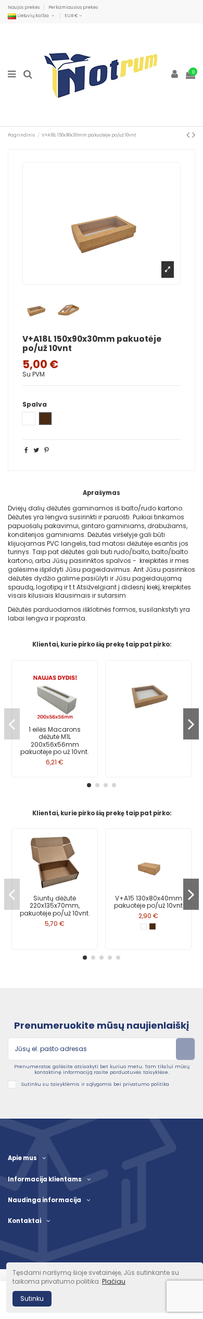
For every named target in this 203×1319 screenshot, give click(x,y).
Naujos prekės (24, 7)
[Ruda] (152, 926)
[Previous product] (189, 134)
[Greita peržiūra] (54, 719)
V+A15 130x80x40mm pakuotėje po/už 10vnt (148, 902)
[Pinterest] (46, 450)
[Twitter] (36, 450)
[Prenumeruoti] (185, 1049)
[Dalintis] (26, 450)
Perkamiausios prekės (73, 7)
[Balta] (144, 926)
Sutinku (32, 1298)
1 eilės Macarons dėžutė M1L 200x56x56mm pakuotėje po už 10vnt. (54, 740)
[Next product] (193, 134)
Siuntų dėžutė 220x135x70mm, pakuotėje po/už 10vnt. (55, 906)
